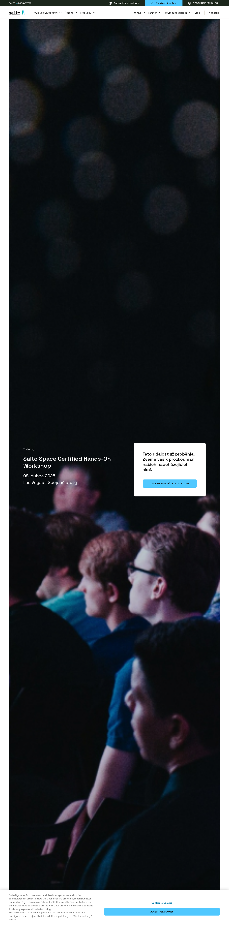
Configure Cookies (162, 902)
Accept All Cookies (162, 911)
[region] (114, 907)
